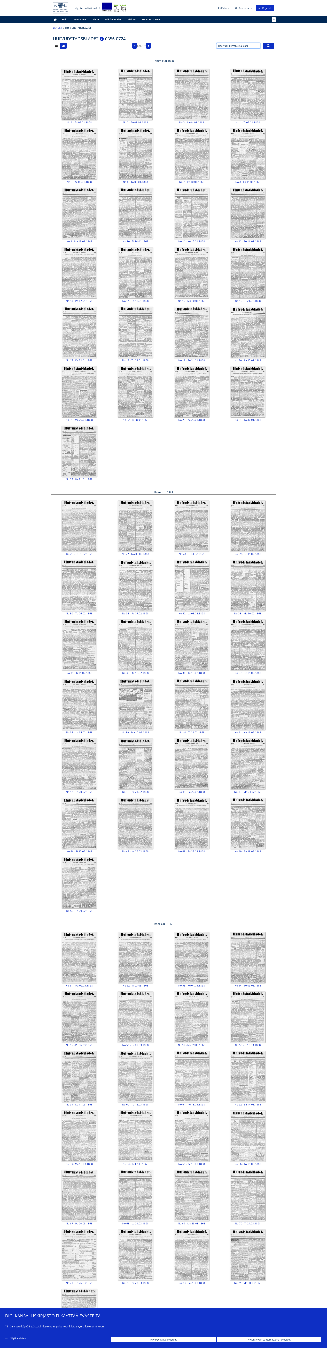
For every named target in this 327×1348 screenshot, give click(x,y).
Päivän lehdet (113, 19)
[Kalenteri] (56, 46)
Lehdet (96, 19)
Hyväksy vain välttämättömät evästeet (269, 1339)
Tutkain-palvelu (151, 19)
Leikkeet (131, 19)
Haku (65, 19)
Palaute (225, 8)
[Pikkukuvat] (63, 46)
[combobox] (141, 46)
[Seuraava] (148, 46)
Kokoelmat (80, 19)
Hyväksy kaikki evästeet (163, 1339)
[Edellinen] (134, 46)
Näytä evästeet (18, 1338)
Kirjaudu (266, 8)
